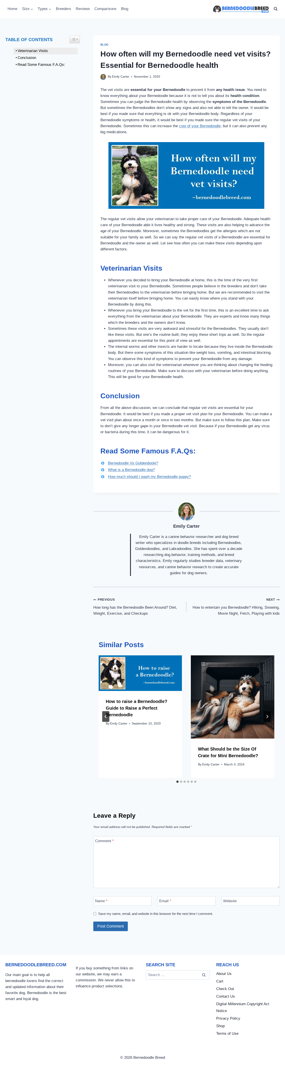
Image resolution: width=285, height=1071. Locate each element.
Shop (220, 1026)
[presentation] (140, 673)
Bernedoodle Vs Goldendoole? (133, 463)
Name (101, 901)
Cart (219, 981)
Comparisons (105, 9)
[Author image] (103, 77)
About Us (224, 974)
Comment (104, 841)
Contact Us (225, 996)
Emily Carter (120, 76)
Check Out (225, 989)
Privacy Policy (228, 1018)
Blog (124, 9)
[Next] (267, 716)
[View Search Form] (276, 9)
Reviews (83, 9)
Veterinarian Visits (33, 51)
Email (165, 901)
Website (230, 901)
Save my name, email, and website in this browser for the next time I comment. (155, 914)
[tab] (177, 782)
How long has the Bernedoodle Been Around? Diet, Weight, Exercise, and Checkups (135, 607)
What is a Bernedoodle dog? (131, 470)
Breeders (63, 9)
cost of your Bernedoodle (200, 126)
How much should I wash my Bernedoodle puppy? (149, 477)
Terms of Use (227, 1033)
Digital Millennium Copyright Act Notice (242, 1007)
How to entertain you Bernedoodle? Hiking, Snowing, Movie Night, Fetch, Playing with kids (236, 607)
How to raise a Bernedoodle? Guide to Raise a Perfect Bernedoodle (136, 708)
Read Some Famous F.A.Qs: (41, 64)
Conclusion (57, 58)
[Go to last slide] (105, 716)
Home (12, 9)
